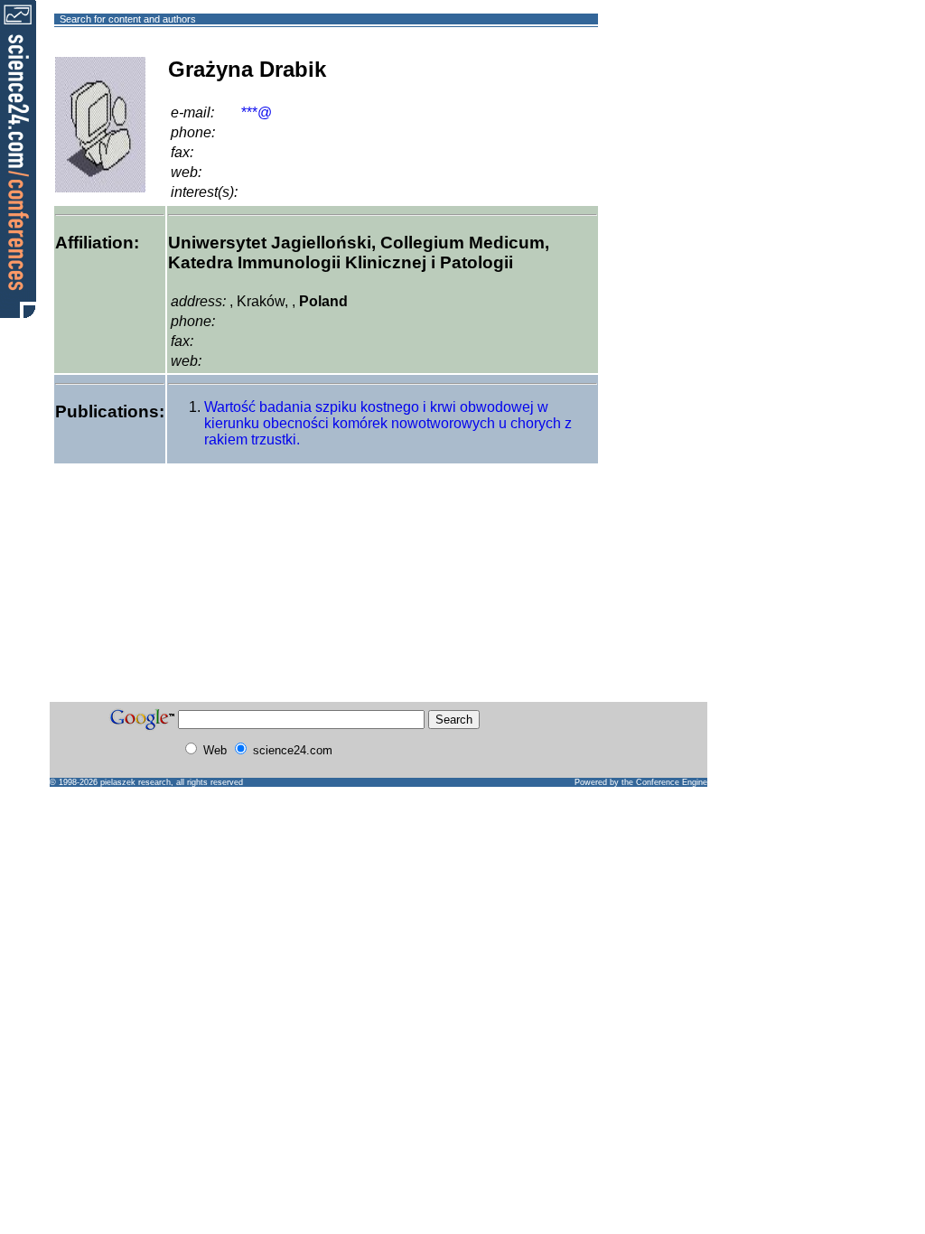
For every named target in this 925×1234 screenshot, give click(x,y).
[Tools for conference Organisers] (18, 158)
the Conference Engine (664, 782)
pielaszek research (135, 782)
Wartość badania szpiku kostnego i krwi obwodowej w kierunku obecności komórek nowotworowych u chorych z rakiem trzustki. (388, 423)
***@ (256, 112)
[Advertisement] (663, 84)
